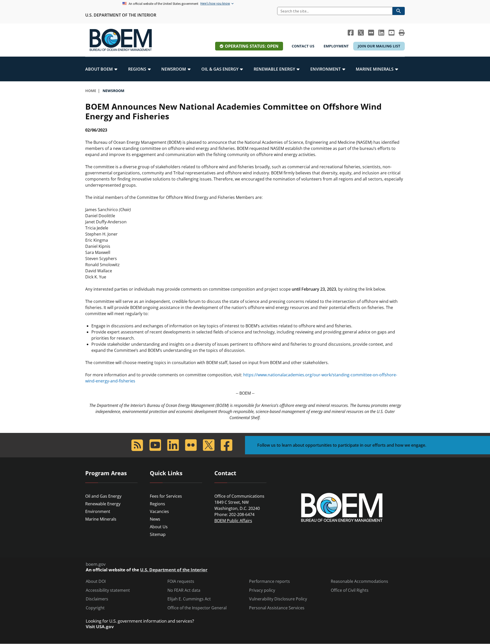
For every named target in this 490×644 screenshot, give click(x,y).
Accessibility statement (108, 590)
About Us (159, 527)
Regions (157, 504)
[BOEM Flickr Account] (371, 33)
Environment (97, 511)
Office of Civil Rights (350, 590)
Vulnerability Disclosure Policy (278, 599)
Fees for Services (166, 496)
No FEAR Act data (183, 590)
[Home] (120, 40)
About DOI (96, 581)
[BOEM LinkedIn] (381, 33)
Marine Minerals (100, 519)
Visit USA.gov (100, 626)
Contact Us (303, 46)
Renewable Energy (102, 504)
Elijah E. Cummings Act (189, 599)
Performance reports (269, 581)
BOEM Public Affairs (233, 520)
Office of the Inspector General (197, 608)
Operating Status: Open (251, 46)
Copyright (95, 608)
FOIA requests (180, 581)
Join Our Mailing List (379, 46)
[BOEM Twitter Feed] (361, 33)
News (155, 519)
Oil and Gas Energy (103, 496)
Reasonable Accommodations (359, 581)
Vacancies (159, 511)
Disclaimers (97, 599)
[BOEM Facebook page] (351, 33)
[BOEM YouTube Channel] (391, 33)
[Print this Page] (402, 33)
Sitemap (158, 534)
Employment (336, 46)
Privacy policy (262, 590)
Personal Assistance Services (276, 608)
